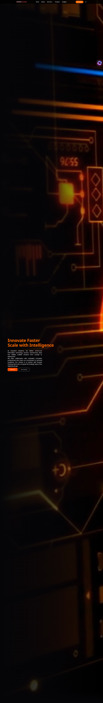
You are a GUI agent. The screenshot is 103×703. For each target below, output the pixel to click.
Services (49, 2)
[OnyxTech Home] (21, 2)
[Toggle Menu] (86, 2)
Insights (64, 2)
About (43, 2)
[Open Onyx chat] (99, 63)
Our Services (24, 369)
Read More (12, 369)
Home (37, 2)
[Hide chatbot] (97, 61)
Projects (57, 2)
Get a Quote (79, 1)
